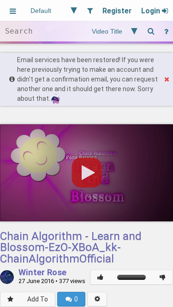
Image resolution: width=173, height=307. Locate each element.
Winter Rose (42, 273)
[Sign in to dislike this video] (163, 277)
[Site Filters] (89, 10)
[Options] (97, 299)
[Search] (151, 31)
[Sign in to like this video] (100, 277)
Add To (37, 299)
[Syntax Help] (166, 31)
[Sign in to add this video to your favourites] (10, 299)
